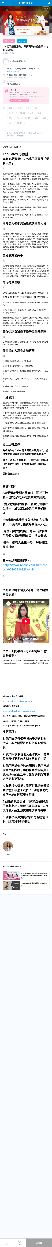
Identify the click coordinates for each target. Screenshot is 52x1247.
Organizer (6, 1244)
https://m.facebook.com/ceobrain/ (19, 711)
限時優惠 (27, 118)
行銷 (35, 108)
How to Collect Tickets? (19, 100)
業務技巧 (19, 123)
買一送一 (12, 113)
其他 (10, 123)
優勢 (10, 118)
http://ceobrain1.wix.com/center (18, 701)
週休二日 (22, 113)
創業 (44, 118)
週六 (18, 118)
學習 (27, 108)
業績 (10, 108)
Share (46, 8)
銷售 (31, 113)
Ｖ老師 (19, 108)
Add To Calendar (13, 71)
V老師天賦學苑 (12, 84)
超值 (36, 118)
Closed (39, 1242)
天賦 (39, 113)
